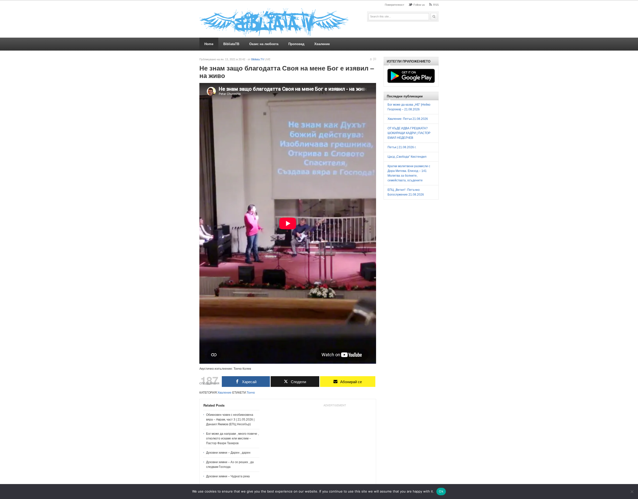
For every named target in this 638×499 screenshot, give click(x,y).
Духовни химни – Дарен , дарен (228, 452)
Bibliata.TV (257, 59)
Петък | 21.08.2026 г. (402, 147)
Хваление (322, 44)
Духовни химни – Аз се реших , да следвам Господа (230, 464)
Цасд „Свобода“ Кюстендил (407, 156)
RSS (436, 4)
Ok (441, 491)
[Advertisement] (334, 440)
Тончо (251, 392)
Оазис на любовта (263, 44)
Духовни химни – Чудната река (228, 476)
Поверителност (394, 4)
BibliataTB (231, 44)
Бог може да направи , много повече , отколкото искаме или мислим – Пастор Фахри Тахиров (232, 438)
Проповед (296, 44)
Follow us (419, 4)
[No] (631, 491)
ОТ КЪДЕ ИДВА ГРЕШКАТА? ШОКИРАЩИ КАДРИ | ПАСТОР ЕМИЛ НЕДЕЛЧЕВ (409, 133)
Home (208, 44)
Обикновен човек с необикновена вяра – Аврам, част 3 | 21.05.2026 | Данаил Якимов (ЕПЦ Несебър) (230, 419)
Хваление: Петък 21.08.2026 (408, 119)
